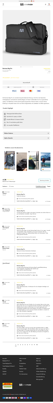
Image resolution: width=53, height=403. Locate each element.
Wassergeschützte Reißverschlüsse (14, 113)
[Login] (45, 4)
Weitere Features (8, 133)
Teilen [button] (37, 201)
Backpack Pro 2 (6, 361)
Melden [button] (34, 201)
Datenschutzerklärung (41, 368)
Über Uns (38, 361)
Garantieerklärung (40, 376)
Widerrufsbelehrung (41, 371)
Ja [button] (31, 201)
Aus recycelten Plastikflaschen (13, 125)
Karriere (21, 371)
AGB (37, 366)
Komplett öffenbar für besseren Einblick (15, 119)
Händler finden (22, 368)
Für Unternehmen (23, 374)
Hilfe (20, 361)
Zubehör (4, 371)
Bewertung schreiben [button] (44, 180)
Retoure (21, 366)
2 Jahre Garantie (8, 138)
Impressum (38, 363)
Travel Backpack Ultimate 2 (9, 366)
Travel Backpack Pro (7, 363)
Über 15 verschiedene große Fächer (15, 122)
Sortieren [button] (5, 186)
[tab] (41, 187)
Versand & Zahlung (40, 374)
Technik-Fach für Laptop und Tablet (14, 116)
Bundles (4, 368)
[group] (9, 180)
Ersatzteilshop (22, 363)
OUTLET (4, 374)
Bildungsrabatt (39, 379)
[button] (47, 70)
